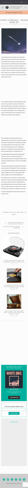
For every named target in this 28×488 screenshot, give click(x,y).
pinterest (21, 212)
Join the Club (14, 397)
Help (2, 2)
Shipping (6, 2)
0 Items (25, 2)
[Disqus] (14, 340)
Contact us (17, 2)
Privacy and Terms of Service (15, 483)
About (11, 2)
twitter (13, 212)
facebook (6, 212)
